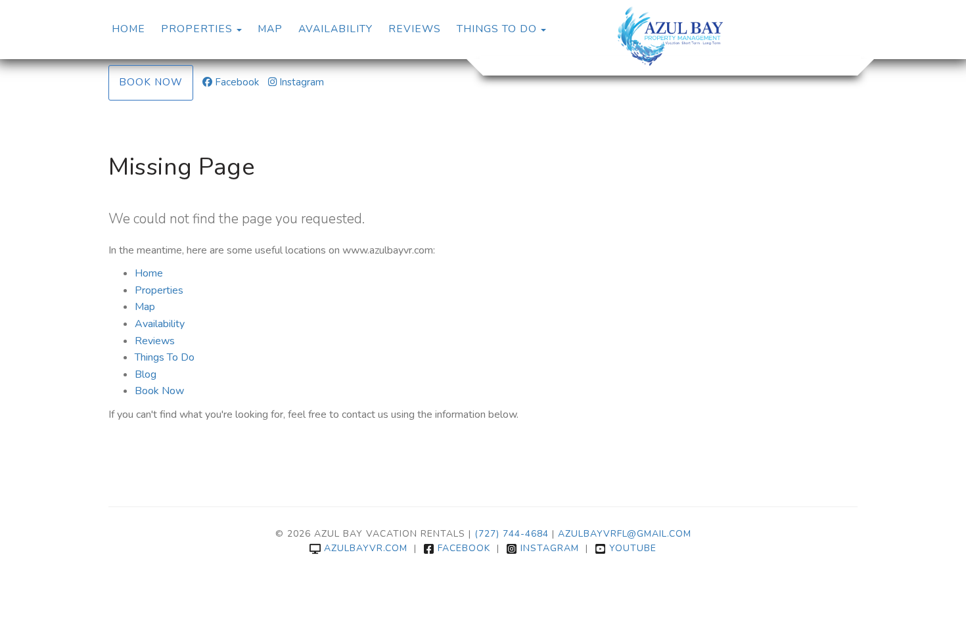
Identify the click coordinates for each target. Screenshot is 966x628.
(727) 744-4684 (511, 533)
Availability (335, 29)
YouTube (632, 548)
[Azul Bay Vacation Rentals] (670, 36)
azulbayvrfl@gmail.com (624, 533)
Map (270, 29)
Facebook (237, 82)
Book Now (151, 82)
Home (128, 29)
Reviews (414, 29)
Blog (145, 374)
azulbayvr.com (365, 548)
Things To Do (497, 29)
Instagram (301, 82)
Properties (197, 29)
